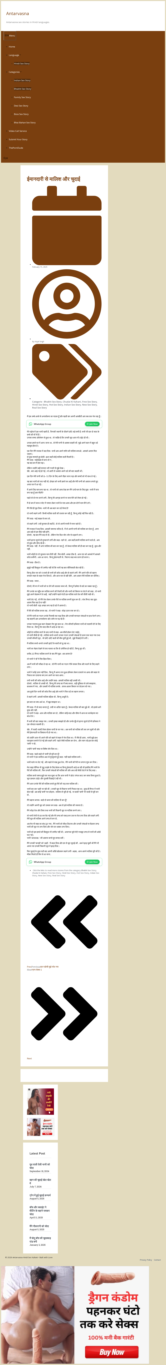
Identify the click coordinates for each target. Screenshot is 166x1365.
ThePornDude (16, 147)
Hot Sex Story (56, 404)
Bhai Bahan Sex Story (25, 122)
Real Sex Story (39, 407)
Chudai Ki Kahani (72, 401)
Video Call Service (18, 130)
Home (12, 46)
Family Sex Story (22, 97)
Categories (14, 71)
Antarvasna (17, 13)
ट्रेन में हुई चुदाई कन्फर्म (40, 1195)
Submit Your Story (18, 139)
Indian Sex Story (22, 80)
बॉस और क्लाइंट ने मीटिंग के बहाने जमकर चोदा (40, 1210)
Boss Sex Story (21, 114)
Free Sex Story (89, 401)
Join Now (93, 424)
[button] (6, 158)
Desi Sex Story (21, 105)
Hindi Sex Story (22, 63)
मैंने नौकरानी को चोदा (39, 1226)
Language (14, 55)
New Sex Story (89, 404)
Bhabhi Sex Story (22, 88)
